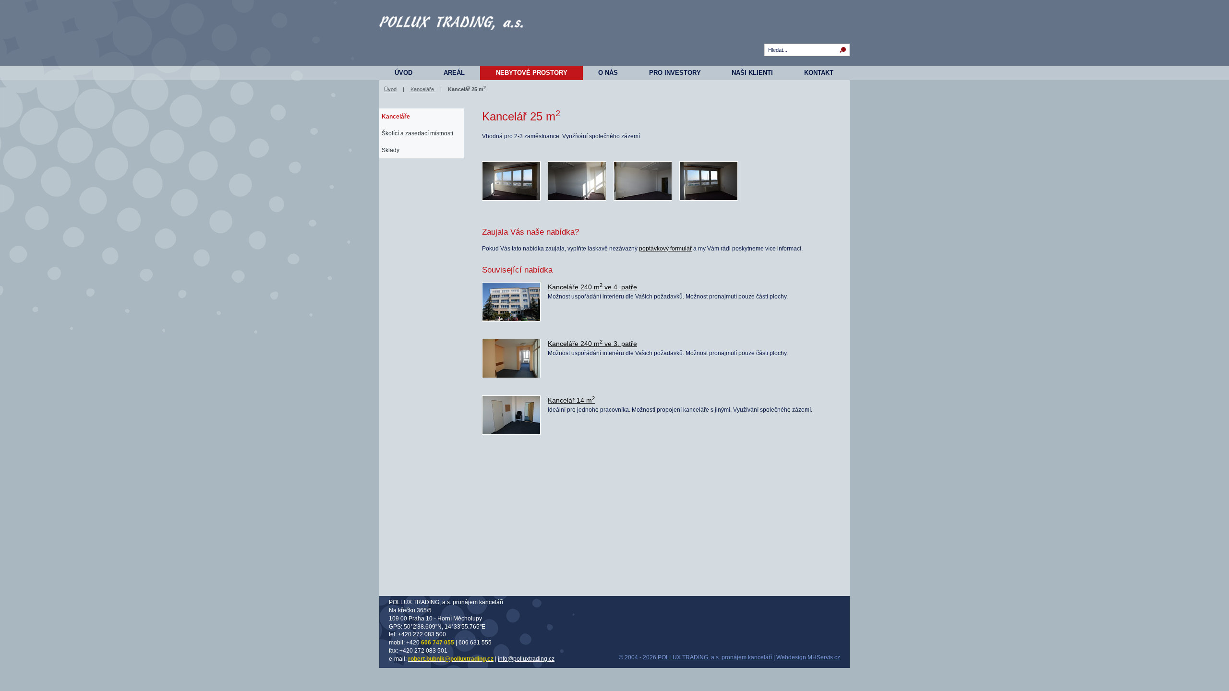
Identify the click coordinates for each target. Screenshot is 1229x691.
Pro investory (675, 72)
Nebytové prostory (531, 72)
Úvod (403, 72)
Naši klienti (752, 72)
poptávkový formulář (665, 248)
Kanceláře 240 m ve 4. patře (592, 287)
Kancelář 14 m (571, 400)
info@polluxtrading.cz (526, 658)
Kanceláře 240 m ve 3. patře (592, 343)
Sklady (390, 150)
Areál (454, 72)
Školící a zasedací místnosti (417, 133)
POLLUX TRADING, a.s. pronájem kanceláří (715, 657)
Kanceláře (422, 89)
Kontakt (818, 72)
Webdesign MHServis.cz (808, 657)
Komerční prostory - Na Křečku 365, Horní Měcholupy (451, 38)
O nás (608, 72)
